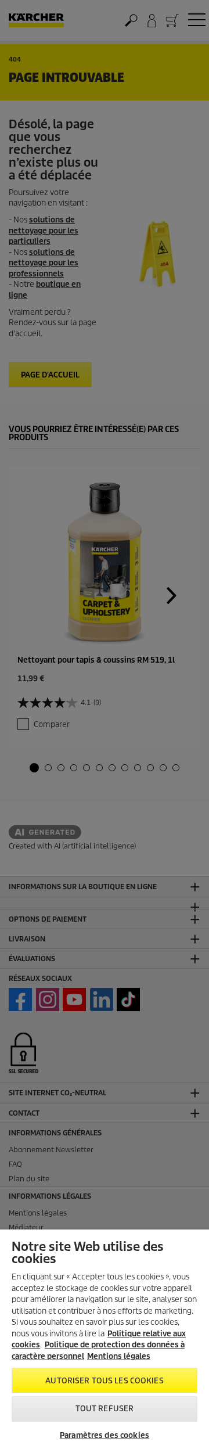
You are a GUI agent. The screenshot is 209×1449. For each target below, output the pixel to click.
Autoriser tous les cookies (104, 1381)
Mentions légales (118, 1356)
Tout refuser (104, 1409)
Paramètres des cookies (104, 1435)
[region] (104, 1339)
